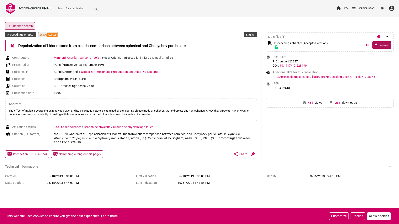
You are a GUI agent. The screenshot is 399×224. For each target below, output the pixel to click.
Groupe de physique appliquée (133, 127)
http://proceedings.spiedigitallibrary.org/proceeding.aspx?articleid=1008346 (324, 76)
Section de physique (97, 127)
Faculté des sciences (68, 127)
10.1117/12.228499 (293, 65)
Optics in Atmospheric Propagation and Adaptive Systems (119, 71)
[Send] (96, 9)
